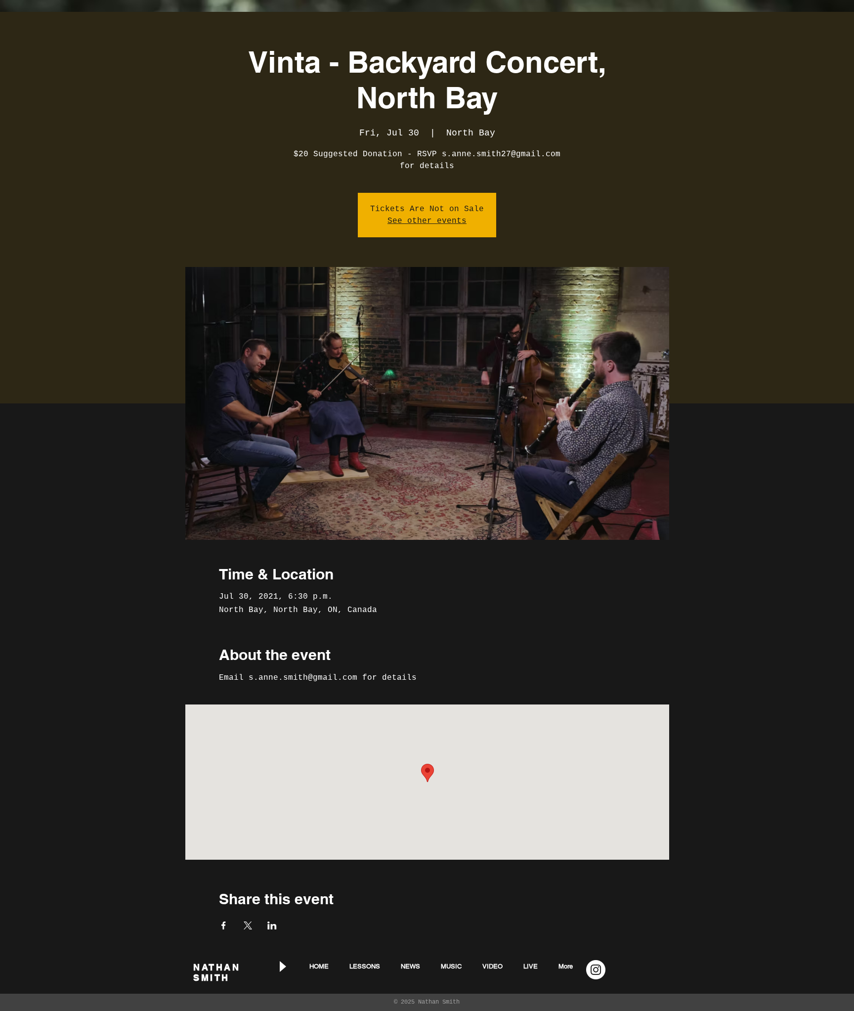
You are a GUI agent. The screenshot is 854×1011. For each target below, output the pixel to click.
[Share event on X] (248, 925)
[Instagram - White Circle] (595, 969)
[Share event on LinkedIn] (272, 925)
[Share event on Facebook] (223, 925)
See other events (427, 221)
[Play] (282, 966)
